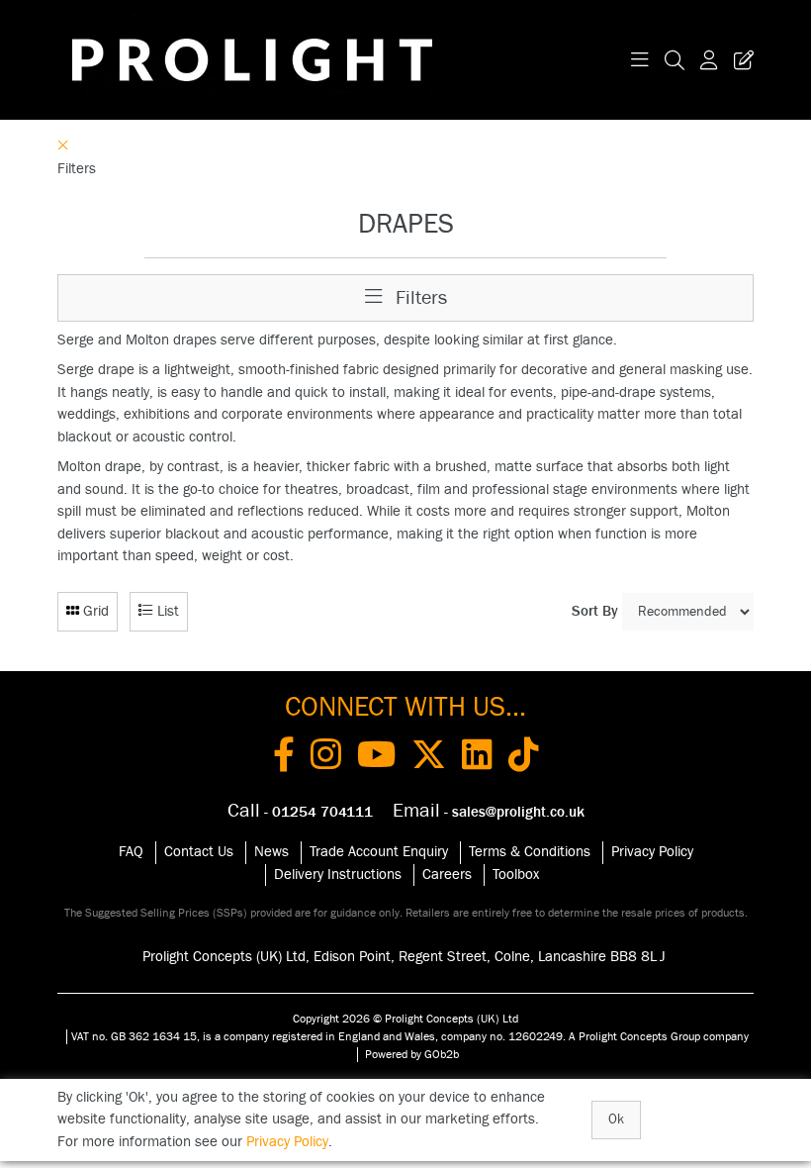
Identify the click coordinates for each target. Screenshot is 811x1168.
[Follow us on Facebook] (284, 758)
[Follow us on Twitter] (429, 758)
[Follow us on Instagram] (326, 758)
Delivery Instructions (338, 874)
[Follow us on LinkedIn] (477, 758)
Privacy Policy (652, 851)
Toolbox (516, 874)
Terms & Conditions (529, 851)
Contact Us (198, 851)
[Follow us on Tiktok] (523, 758)
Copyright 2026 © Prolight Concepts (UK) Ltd (405, 1018)
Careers (447, 874)
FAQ (131, 851)
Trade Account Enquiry (379, 851)
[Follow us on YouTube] (376, 758)
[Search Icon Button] (674, 60)
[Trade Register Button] (740, 60)
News (271, 851)
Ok (616, 1119)
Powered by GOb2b (412, 1054)
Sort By (595, 611)
